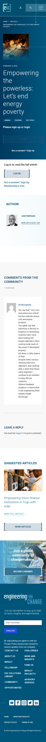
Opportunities (13, 688)
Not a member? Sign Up (23, 150)
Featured (18, 120)
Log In (23, 139)
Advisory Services (30, 681)
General (7, 120)
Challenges (31, 650)
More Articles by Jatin (31, 223)
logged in (20, 433)
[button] (41, 8)
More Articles (23, 527)
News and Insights (30, 658)
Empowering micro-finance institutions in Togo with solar (22, 502)
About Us (10, 656)
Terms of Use (27, 722)
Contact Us (11, 650)
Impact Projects (30, 672)
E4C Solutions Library (13, 675)
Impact (9, 662)
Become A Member (23, 571)
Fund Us (29, 665)
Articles (13, 21)
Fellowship (11, 667)
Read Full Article (14, 514)
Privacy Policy (10, 722)
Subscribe (10, 631)
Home (5, 21)
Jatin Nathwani (28, 216)
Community (11, 682)
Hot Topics (30, 120)
